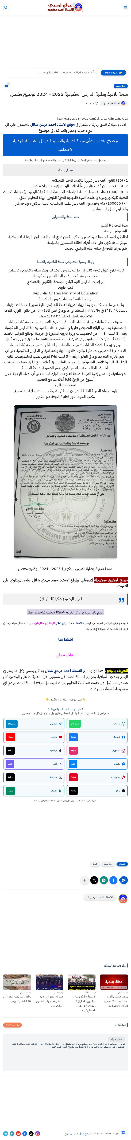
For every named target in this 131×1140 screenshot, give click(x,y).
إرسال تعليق (116, 1039)
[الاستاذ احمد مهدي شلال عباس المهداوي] (65, 7)
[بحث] (5, 7)
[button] (113, 880)
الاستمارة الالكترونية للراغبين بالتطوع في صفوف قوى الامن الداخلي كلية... (85, 1003)
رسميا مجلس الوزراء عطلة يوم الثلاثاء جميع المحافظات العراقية (116, 1001)
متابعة (73, 737)
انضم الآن (75, 723)
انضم (73, 763)
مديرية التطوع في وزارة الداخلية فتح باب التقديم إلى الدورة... (49, 1001)
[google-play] (12, 1133)
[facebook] (24, 1133)
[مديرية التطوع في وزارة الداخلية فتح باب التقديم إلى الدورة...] (49, 982)
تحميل (10, 790)
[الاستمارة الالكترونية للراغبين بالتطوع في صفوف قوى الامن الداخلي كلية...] (82, 982)
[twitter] (31, 1133)
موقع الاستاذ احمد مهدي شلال (52, 124)
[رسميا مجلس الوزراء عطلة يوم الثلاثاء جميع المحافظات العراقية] (114, 982)
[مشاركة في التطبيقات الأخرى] (85, 880)
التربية (95, 863)
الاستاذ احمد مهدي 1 (110, 103)
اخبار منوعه (120, 86)
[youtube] (18, 1133)
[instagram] (37, 1133)
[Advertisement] (65, 43)
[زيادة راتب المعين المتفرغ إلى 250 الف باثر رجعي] (17, 982)
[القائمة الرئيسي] (125, 7)
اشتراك (10, 737)
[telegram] (5, 1133)
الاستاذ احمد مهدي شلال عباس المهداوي (84, 1134)
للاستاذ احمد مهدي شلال (69, 623)
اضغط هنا (65, 639)
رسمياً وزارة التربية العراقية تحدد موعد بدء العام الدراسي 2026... (67, 73)
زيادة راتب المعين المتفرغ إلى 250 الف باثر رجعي (17, 998)
